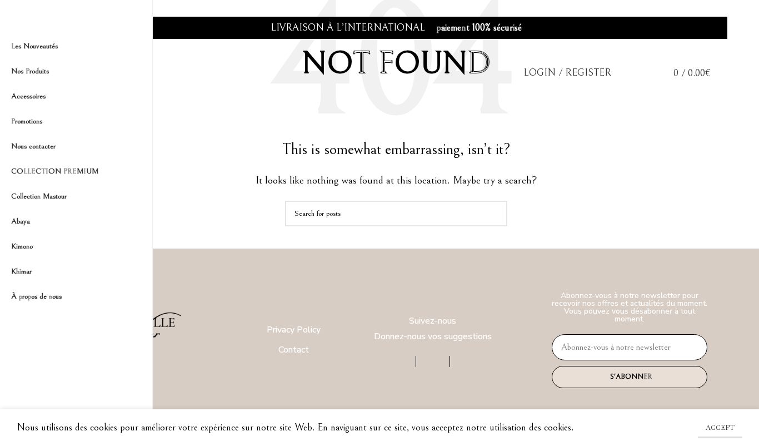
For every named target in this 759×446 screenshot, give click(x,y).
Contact (293, 350)
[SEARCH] (494, 213)
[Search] (626, 73)
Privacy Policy (294, 330)
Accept (720, 427)
